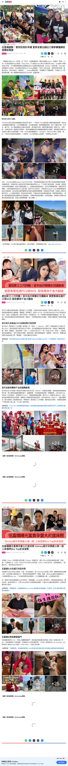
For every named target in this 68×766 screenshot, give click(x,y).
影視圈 (12, 257)
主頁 (4, 44)
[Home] (8, 2)
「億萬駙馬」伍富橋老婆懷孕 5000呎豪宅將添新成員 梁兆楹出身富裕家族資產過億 (37, 648)
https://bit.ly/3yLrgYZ (55, 244)
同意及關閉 (61, 762)
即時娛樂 (13, 44)
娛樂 (8, 44)
